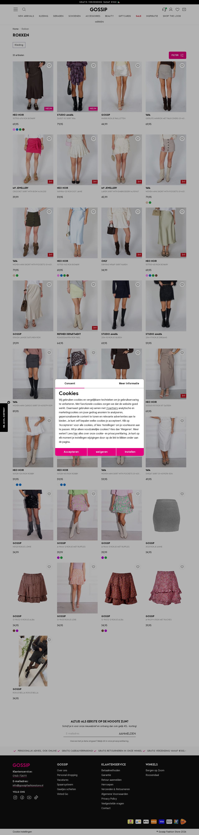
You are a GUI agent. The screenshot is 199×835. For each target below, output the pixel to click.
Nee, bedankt (79, 444)
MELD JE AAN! (79, 437)
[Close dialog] (156, 382)
